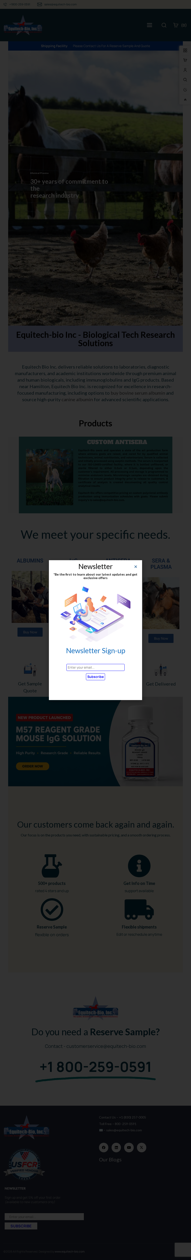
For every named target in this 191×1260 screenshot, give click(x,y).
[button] (135, 566)
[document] (95, 630)
